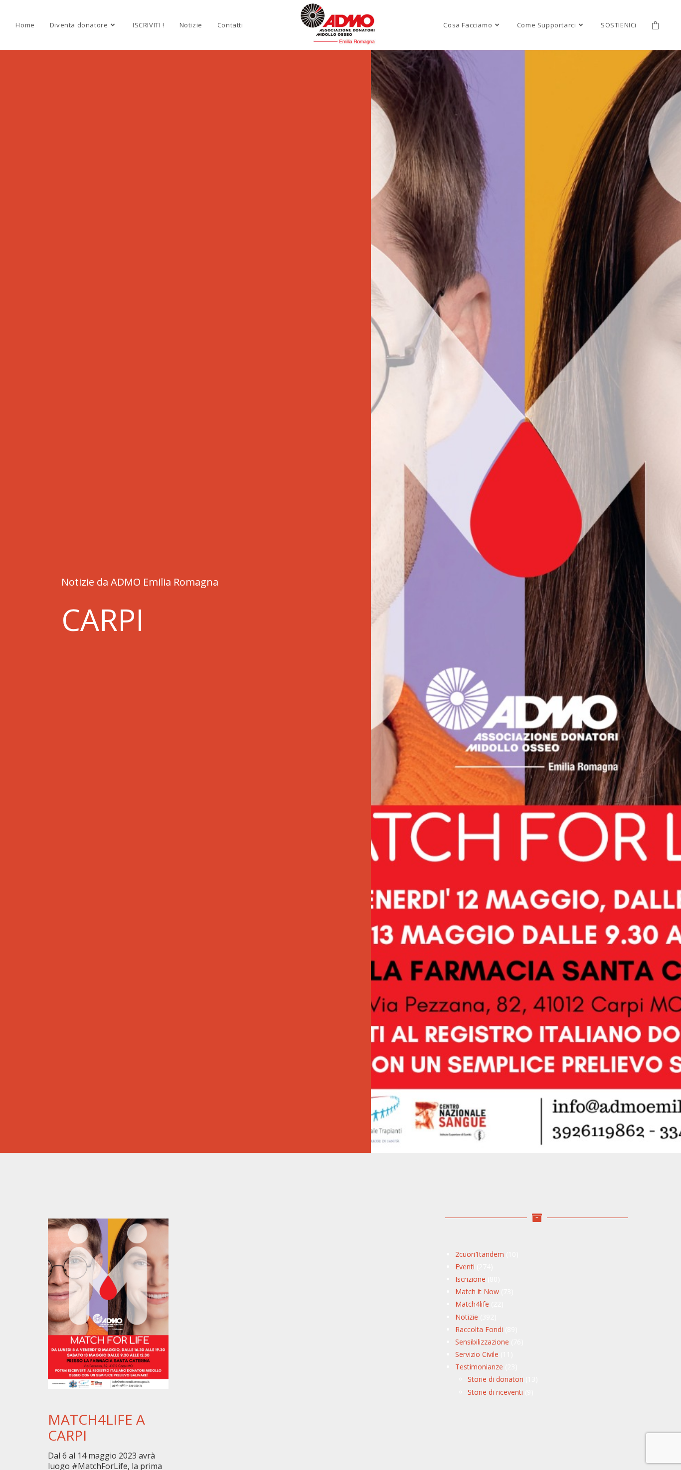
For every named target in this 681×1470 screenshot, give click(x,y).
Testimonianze (479, 1366)
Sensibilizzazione (482, 1342)
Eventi (465, 1266)
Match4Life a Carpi (96, 1427)
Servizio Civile (477, 1354)
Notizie (466, 1317)
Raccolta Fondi (479, 1329)
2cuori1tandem (479, 1254)
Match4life (472, 1304)
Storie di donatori (495, 1379)
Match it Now (477, 1291)
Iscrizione (470, 1279)
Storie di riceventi (495, 1392)
